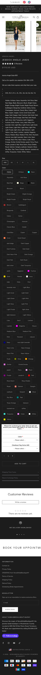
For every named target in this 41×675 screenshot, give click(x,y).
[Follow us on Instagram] (24, 2)
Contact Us (5, 566)
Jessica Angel (8, 56)
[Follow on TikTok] (20, 643)
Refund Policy (6, 583)
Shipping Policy (7, 580)
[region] (20, 526)
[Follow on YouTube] (14, 643)
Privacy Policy (6, 569)
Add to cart (20, 464)
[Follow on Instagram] (9, 643)
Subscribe (10, 609)
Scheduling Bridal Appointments (12, 587)
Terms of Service (7, 576)
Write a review (20, 502)
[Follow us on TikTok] (29, 2)
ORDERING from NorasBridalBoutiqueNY (15, 573)
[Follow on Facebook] (3, 643)
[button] (20, 472)
